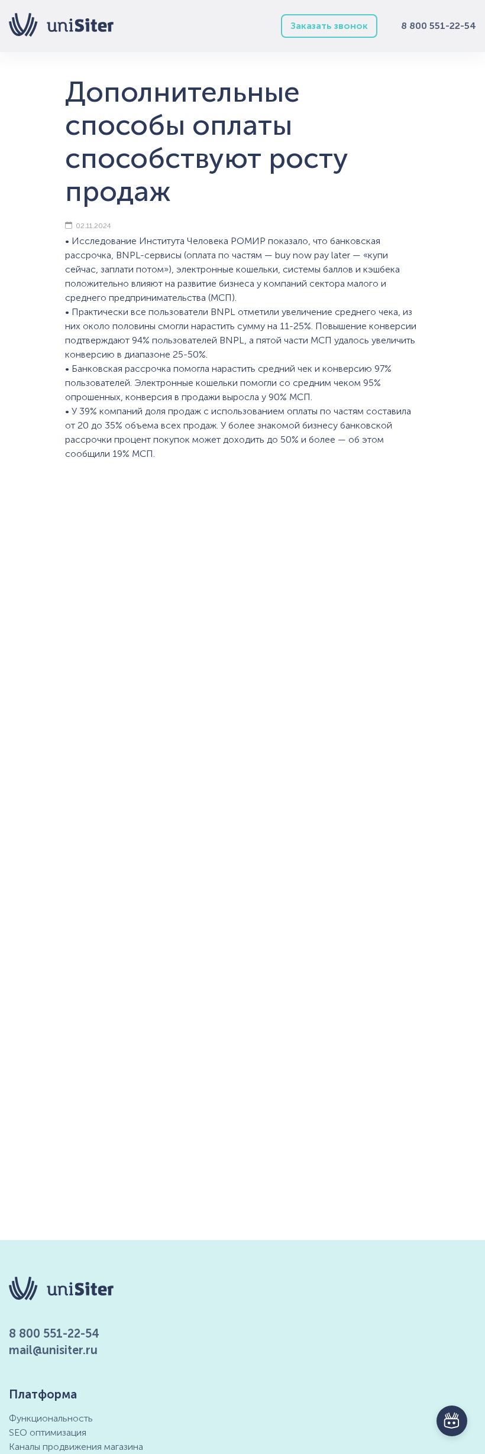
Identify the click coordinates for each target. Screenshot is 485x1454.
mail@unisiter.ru (53, 1350)
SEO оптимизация (47, 1432)
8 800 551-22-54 (438, 25)
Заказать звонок (329, 25)
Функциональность (51, 1418)
